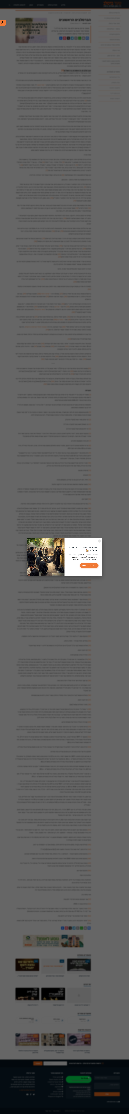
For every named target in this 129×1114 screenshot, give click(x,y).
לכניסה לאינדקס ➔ (89, 565)
